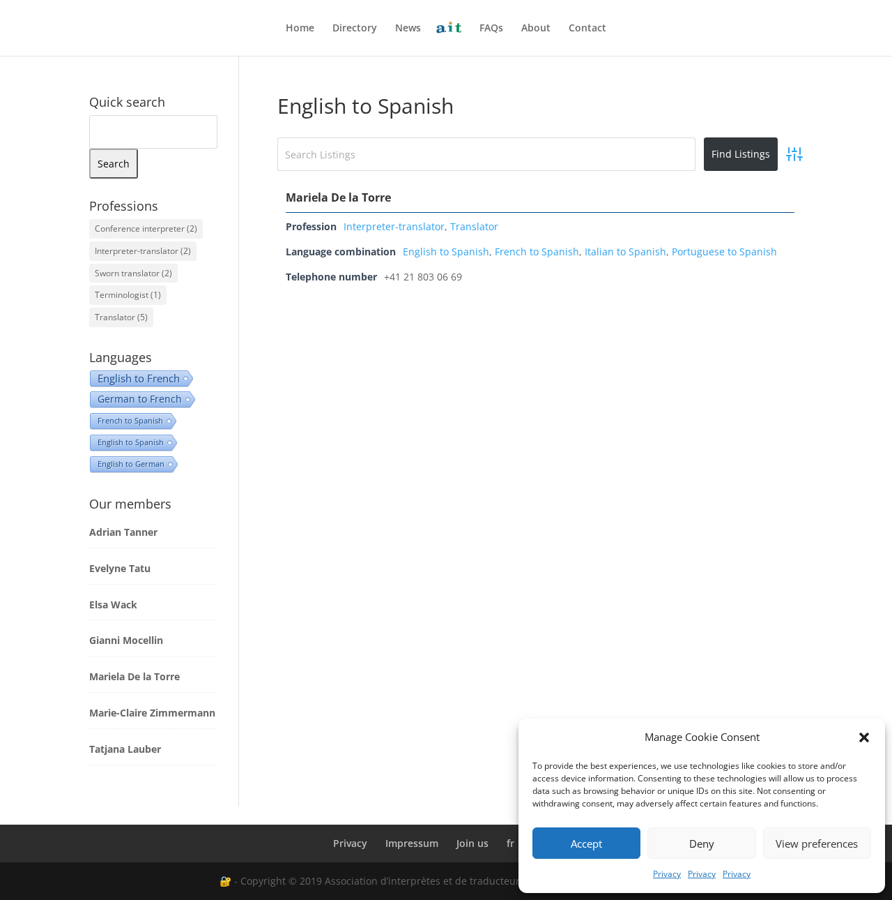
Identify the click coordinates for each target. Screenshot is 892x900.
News (408, 28)
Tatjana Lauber (125, 749)
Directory (354, 28)
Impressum (411, 843)
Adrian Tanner (123, 532)
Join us (472, 843)
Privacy (667, 874)
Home (300, 28)
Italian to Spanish (625, 251)
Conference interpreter (146, 228)
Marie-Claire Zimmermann (152, 712)
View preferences (817, 843)
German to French (140, 398)
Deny (701, 843)
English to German (131, 463)
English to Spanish (446, 251)
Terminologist (128, 295)
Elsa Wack (113, 604)
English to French (139, 378)
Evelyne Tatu (120, 568)
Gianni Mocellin (126, 640)
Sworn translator (133, 273)
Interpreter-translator (394, 226)
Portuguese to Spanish (724, 251)
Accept (586, 843)
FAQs (491, 28)
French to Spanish (537, 251)
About (536, 28)
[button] (864, 737)
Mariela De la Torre (338, 197)
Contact (587, 28)
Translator (474, 226)
